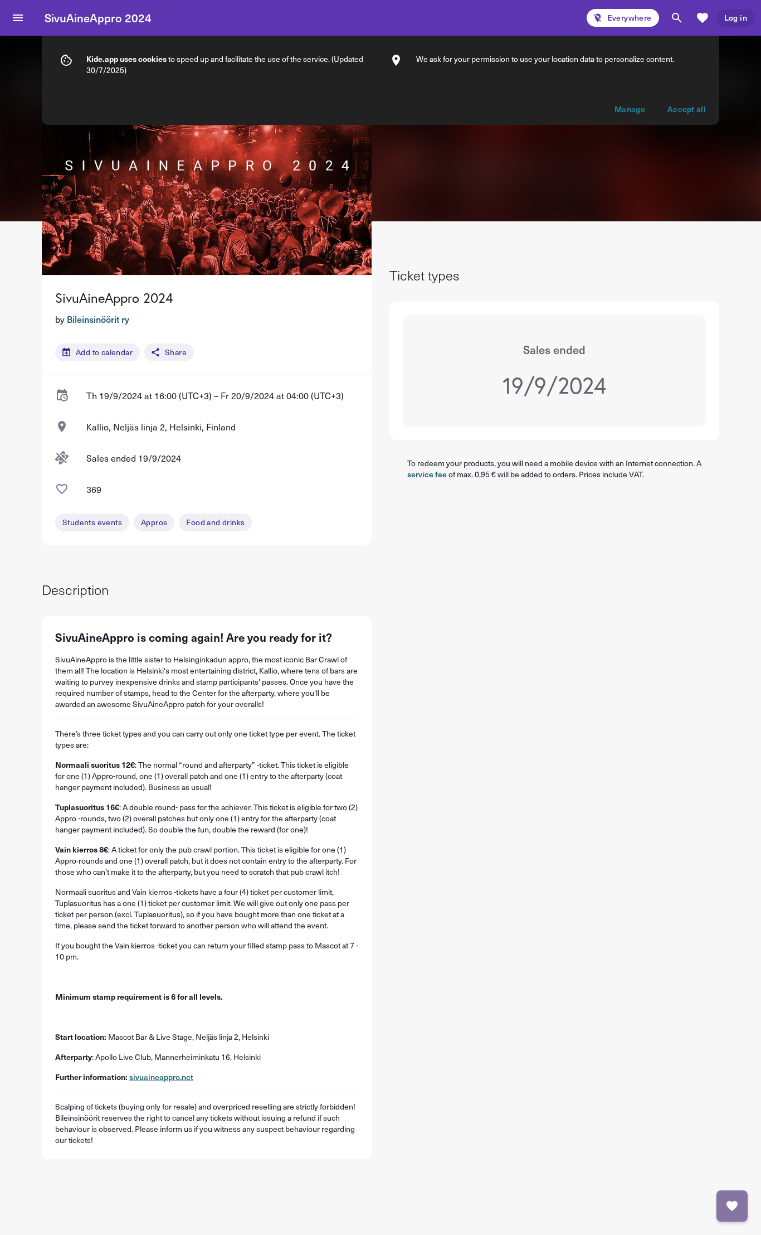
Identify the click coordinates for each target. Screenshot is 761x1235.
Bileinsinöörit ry (98, 319)
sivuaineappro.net (161, 1077)
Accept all (686, 109)
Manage (629, 109)
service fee (427, 474)
